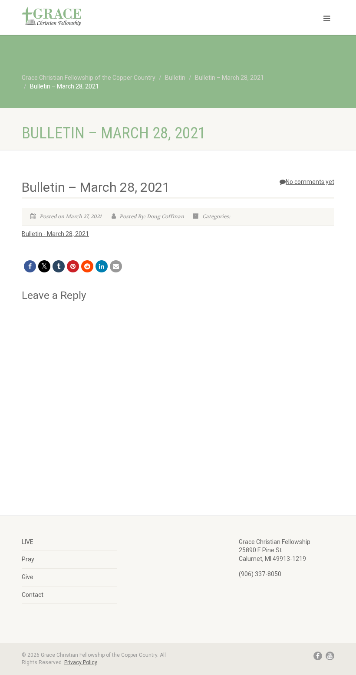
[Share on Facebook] (30, 266)
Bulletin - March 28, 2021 (55, 233)
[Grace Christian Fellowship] (96, 16)
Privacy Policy (80, 662)
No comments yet (310, 181)
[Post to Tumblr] (59, 266)
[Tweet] (44, 266)
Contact (32, 594)
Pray (28, 559)
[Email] (116, 266)
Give (27, 576)
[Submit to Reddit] (87, 266)
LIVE (27, 541)
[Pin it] (73, 266)
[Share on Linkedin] (102, 266)
